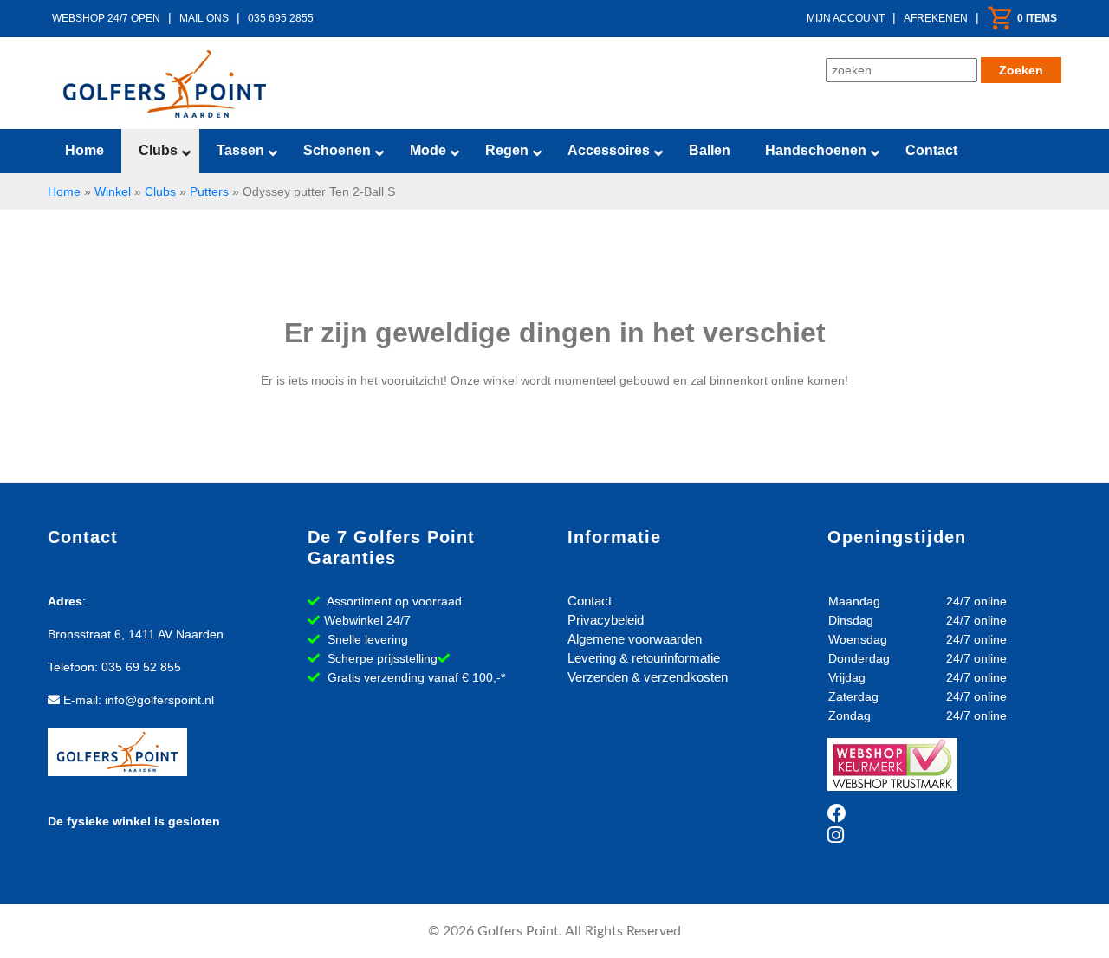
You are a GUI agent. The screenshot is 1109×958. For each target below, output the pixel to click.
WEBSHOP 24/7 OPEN (106, 18)
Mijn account (846, 18)
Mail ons (204, 18)
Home (64, 191)
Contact (589, 600)
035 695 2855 (281, 18)
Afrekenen (936, 18)
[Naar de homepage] (165, 84)
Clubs (160, 191)
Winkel (112, 191)
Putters (209, 191)
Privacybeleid (605, 619)
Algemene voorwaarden (634, 638)
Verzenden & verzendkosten (647, 677)
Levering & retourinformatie (643, 658)
